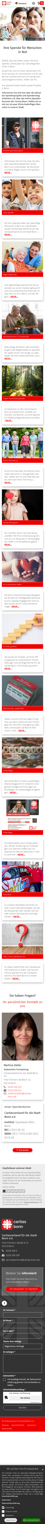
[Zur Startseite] (7, 3)
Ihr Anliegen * (9, 1352)
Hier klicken (25, 1398)
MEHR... (8, 172)
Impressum (6, 1500)
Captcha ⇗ (35, 1402)
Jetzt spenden (23, 1150)
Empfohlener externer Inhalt (16, 1168)
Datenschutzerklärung (11, 1503)
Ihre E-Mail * (8, 1331)
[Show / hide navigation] (42, 3)
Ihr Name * (8, 1320)
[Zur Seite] (22, 132)
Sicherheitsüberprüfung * (14, 1389)
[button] (4, 1303)
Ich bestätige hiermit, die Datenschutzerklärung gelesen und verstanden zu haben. (25, 1382)
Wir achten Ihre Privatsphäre (22, 1468)
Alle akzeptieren (31, 1520)
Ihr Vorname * (9, 1310)
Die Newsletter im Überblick (24, 1289)
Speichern (11, 1520)
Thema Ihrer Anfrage (12, 1341)
